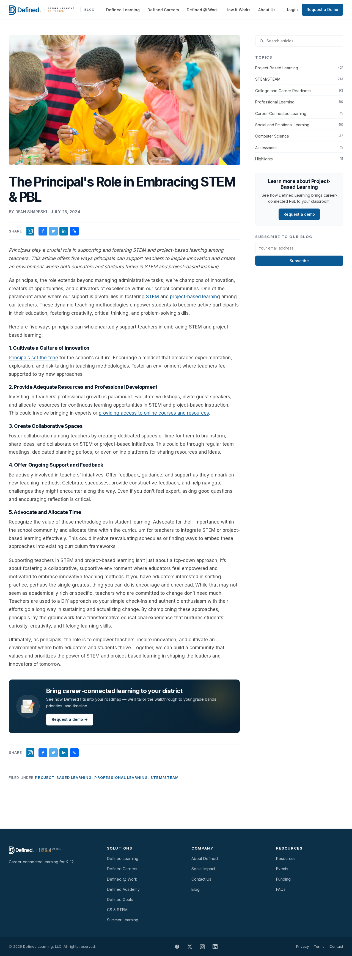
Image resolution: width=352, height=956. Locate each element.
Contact (336, 946)
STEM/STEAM (164, 777)
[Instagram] (202, 946)
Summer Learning (122, 919)
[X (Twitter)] (189, 946)
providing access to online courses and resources (154, 413)
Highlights (299, 159)
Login (292, 9)
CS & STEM (117, 909)
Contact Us (201, 879)
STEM (152, 296)
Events (282, 868)
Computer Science (299, 136)
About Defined (204, 858)
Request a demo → (70, 719)
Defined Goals (120, 899)
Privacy (302, 946)
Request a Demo (322, 9)
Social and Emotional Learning (299, 124)
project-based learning (195, 296)
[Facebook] (177, 946)
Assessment (299, 147)
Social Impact (203, 868)
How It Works (238, 9)
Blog (195, 889)
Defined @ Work (202, 9)
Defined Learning (123, 9)
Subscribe (299, 260)
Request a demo (299, 214)
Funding (283, 879)
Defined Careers (163, 9)
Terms (319, 946)
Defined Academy (123, 889)
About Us (267, 9)
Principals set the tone (33, 357)
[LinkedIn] (215, 946)
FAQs (280, 889)
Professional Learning (121, 777)
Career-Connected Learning (299, 113)
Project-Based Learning (63, 777)
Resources (286, 858)
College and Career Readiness (299, 90)
